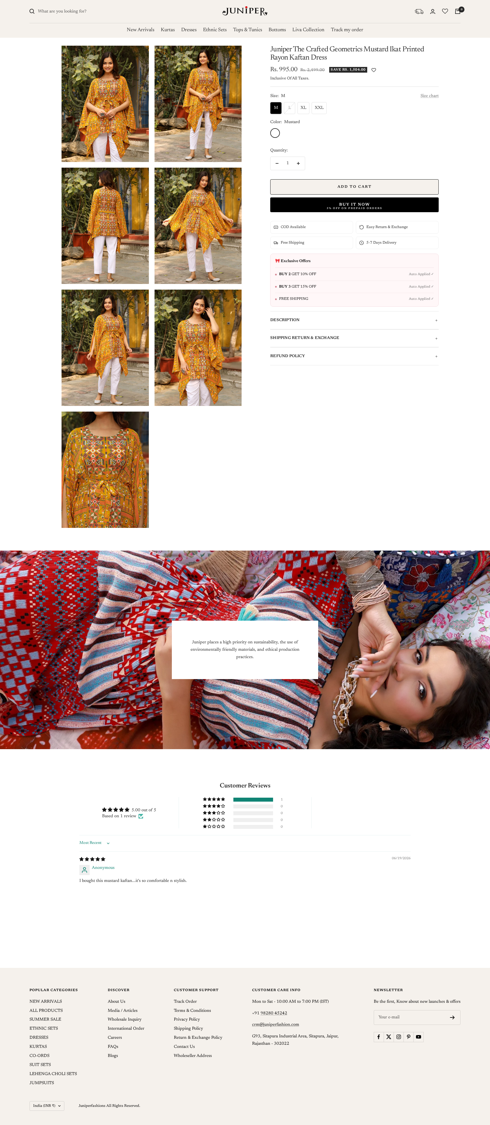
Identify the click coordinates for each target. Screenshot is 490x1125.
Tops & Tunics (247, 30)
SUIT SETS (40, 1065)
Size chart (430, 96)
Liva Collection (308, 30)
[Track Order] (419, 11)
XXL (319, 108)
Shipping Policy (188, 1029)
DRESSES (38, 1038)
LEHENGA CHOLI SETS (53, 1074)
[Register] (452, 1017)
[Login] (432, 11)
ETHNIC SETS (43, 1029)
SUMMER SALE (45, 1019)
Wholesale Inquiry (124, 1019)
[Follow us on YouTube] (418, 1037)
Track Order (185, 1002)
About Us (116, 1002)
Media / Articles (123, 1011)
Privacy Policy (187, 1019)
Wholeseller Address (193, 1056)
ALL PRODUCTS (46, 1011)
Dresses (189, 30)
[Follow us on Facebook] (379, 1037)
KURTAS (38, 1047)
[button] (214, 799)
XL (303, 108)
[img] (92, 860)
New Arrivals (140, 30)
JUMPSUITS (41, 1083)
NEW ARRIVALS (45, 1002)
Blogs (113, 1056)
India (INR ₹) (44, 1106)
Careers (115, 1038)
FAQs (113, 1047)
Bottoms (277, 30)
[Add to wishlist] (374, 70)
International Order (126, 1029)
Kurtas (168, 30)
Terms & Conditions (192, 1011)
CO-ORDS (39, 1056)
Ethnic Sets (215, 30)
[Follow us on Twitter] (389, 1037)
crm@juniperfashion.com (275, 1025)
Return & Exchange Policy (198, 1038)
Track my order (347, 30)
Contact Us (184, 1047)
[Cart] (458, 11)
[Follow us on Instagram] (399, 1037)
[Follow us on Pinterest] (408, 1037)
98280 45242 (274, 1013)
